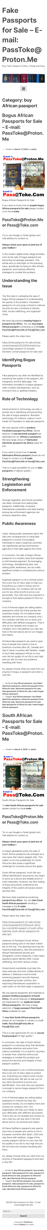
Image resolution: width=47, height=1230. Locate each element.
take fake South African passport (21, 1178)
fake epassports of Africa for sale (16, 691)
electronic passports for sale (28, 688)
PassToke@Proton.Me (22, 219)
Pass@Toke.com (22, 225)
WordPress (28, 1222)
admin (34, 149)
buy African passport (23, 683)
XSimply (22, 1224)
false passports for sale (22, 1173)
